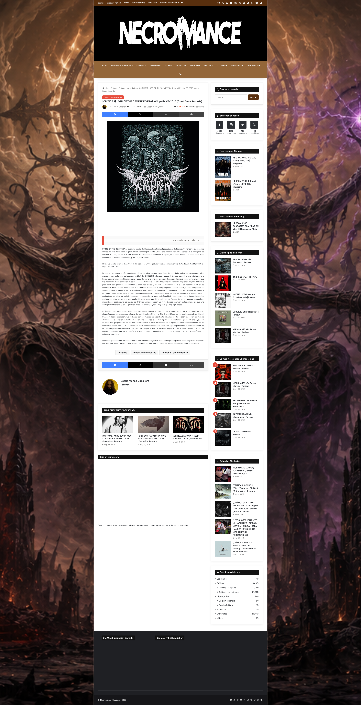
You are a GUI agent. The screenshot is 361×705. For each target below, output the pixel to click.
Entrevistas (222, 614)
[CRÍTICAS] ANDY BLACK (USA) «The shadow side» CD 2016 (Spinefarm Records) (117, 438)
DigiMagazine (223, 596)
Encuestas (221, 609)
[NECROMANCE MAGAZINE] (180, 34)
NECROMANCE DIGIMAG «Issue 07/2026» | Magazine (244, 160)
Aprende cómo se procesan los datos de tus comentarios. (162, 525)
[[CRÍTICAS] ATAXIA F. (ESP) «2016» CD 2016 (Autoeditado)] (188, 424)
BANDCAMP (195, 65)
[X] (140, 114)
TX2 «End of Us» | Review (245, 277)
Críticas (114, 88)
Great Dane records (145, 352)
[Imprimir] (191, 114)
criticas (123, 352)
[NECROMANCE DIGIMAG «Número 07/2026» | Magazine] (223, 190)
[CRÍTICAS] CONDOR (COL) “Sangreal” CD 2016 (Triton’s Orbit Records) (245, 488)
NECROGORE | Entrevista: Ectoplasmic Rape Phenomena (245, 403)
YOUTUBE (221, 65)
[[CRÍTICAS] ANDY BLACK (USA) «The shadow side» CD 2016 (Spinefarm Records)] (117, 424)
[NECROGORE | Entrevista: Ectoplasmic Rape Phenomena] (223, 404)
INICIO (104, 65)
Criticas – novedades (228, 592)
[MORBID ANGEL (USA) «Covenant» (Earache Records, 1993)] (223, 474)
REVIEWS (140, 65)
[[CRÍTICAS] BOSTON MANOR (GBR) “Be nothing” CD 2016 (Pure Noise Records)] (223, 549)
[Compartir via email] (166, 114)
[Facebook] (115, 114)
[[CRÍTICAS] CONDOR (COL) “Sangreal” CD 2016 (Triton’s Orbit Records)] (223, 491)
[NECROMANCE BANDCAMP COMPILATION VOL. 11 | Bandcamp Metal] (223, 229)
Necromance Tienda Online (171, 3)
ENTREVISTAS (155, 65)
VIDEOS (168, 65)
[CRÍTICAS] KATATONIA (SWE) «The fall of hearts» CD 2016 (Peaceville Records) (152, 438)
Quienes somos (138, 3)
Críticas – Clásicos (227, 587)
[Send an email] (128, 107)
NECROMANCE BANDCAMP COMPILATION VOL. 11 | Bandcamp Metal (245, 226)
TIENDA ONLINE (236, 65)
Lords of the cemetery (175, 352)
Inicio (126, 3)
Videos (220, 618)
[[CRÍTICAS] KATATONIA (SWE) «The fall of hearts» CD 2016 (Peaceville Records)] (153, 424)
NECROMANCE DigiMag (121, 65)
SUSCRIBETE (252, 65)
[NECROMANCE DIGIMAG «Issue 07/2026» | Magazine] (223, 167)
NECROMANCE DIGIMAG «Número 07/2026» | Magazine (244, 184)
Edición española (227, 601)
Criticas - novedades (128, 88)
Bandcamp (222, 579)
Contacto (152, 3)
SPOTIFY (207, 65)
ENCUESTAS (181, 65)
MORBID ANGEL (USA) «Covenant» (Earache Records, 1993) (243, 470)
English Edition (226, 605)
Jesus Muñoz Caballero (117, 107)
